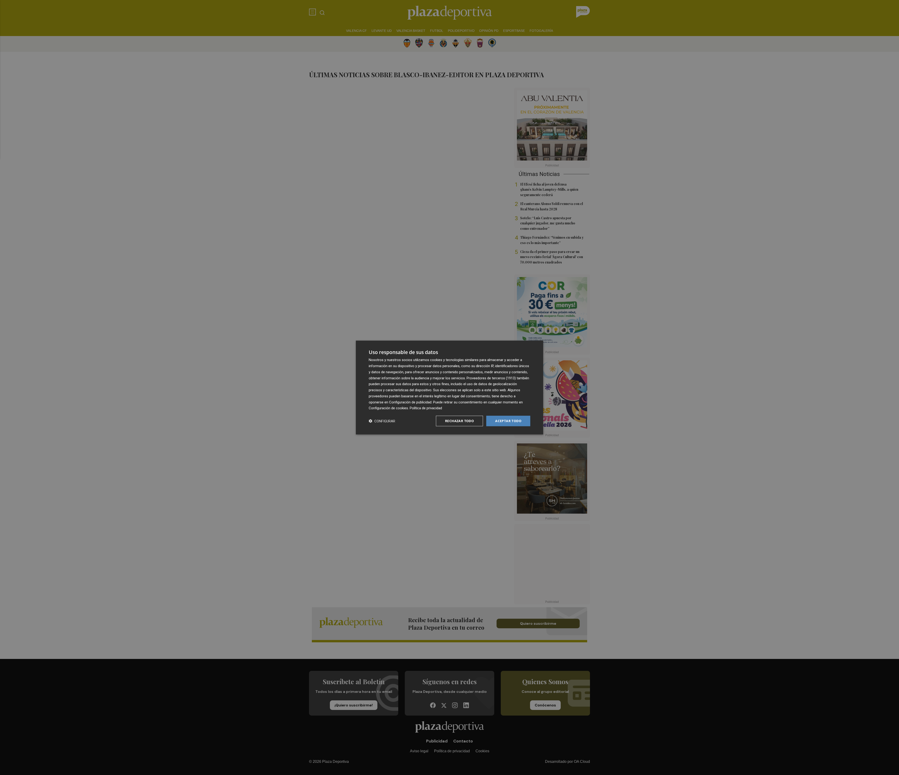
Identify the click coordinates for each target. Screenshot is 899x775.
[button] (382, 421)
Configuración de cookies (388, 408)
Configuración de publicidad (410, 402)
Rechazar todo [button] (459, 421)
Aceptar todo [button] (508, 421)
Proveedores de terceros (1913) (491, 378)
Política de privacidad (426, 408)
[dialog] (449, 388)
